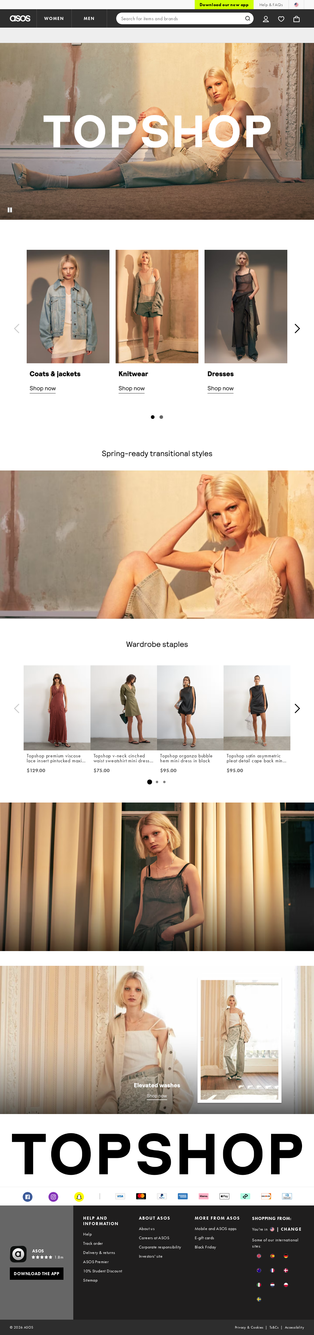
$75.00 (102, 770)
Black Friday (205, 1247)
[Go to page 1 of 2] (152, 417)
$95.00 (168, 770)
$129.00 (36, 770)
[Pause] (10, 210)
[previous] (16, 328)
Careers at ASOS (154, 1237)
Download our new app (224, 4)
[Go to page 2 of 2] (161, 417)
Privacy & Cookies (249, 1327)
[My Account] (266, 18)
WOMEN (54, 18)
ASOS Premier (96, 1261)
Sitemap (90, 1280)
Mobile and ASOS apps (216, 1228)
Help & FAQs (271, 4)
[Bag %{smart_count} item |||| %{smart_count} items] (296, 18)
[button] (259, 1256)
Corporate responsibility (160, 1247)
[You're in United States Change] (296, 4)
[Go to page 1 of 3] (149, 782)
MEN (89, 18)
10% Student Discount (102, 1271)
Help (87, 1234)
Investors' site (151, 1256)
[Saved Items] (281, 18)
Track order (93, 1243)
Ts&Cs (274, 1327)
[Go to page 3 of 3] (164, 782)
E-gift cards (204, 1237)
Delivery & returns (99, 1252)
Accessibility (294, 1327)
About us (147, 1228)
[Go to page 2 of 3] (157, 782)
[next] (297, 328)
